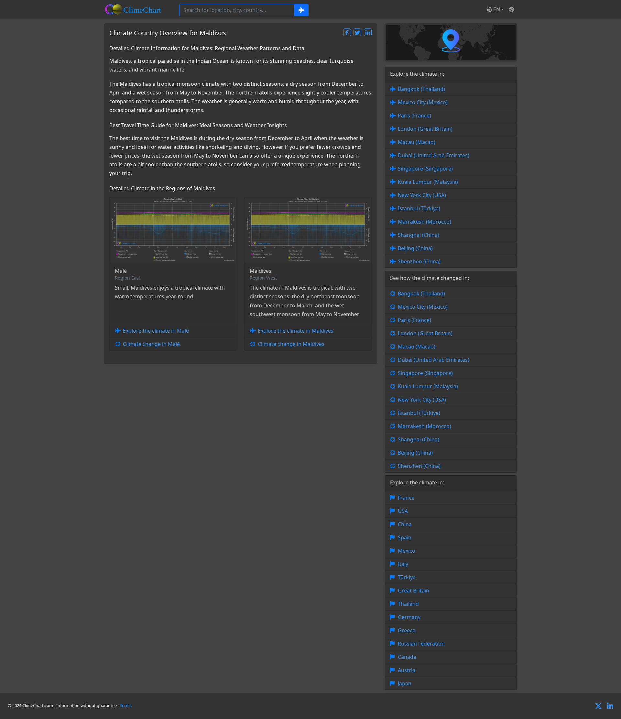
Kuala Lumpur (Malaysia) (428, 181)
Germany (409, 617)
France (406, 497)
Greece (406, 630)
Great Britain (413, 590)
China (405, 524)
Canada (407, 656)
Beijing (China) (415, 248)
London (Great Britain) (425, 128)
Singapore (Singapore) (425, 168)
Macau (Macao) (416, 142)
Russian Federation (421, 643)
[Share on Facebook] (347, 32)
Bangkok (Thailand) (421, 89)
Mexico (406, 550)
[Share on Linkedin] (368, 32)
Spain (404, 537)
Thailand (408, 603)
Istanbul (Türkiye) (419, 208)
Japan (404, 683)
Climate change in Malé (151, 344)
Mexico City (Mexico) (423, 102)
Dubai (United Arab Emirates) (433, 155)
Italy (403, 564)
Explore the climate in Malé (156, 330)
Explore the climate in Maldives (295, 330)
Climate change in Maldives (291, 344)
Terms (126, 705)
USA (403, 510)
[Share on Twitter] (357, 32)
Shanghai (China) (418, 234)
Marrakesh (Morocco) (424, 221)
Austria (406, 670)
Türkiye (407, 577)
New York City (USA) (422, 195)
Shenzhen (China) (419, 261)
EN (496, 9)
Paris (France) (414, 115)
